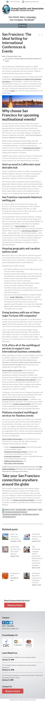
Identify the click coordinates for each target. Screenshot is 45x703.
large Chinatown (20, 226)
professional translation (18, 447)
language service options (31, 148)
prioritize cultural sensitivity (22, 404)
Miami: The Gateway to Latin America (14, 536)
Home (4, 56)
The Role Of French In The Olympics (36, 536)
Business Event (12, 56)
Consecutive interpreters (12, 456)
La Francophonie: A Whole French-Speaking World (19, 657)
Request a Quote (15, 605)
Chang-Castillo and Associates (12, 370)
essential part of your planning (25, 379)
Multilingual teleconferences (13, 461)
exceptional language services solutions (15, 399)
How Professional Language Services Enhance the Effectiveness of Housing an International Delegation (37, 556)
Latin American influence (30, 231)
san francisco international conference (16, 512)
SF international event (9, 517)
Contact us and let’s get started (23, 500)
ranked (12, 91)
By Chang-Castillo (21, 509)
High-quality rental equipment (14, 463)
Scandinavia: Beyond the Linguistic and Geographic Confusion (36, 577)
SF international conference (31, 514)
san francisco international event (12, 514)
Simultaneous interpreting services (15, 452)
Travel (19, 56)
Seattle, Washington (16, 297)
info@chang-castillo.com (10, 628)
